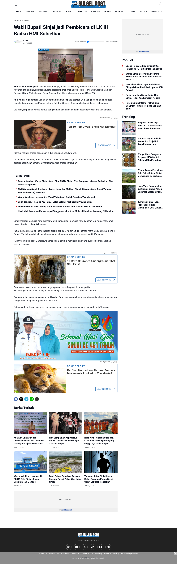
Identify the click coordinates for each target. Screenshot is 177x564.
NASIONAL (30, 11)
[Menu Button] (16, 4)
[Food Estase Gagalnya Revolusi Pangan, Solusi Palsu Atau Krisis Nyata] (65, 462)
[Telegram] (26, 399)
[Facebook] (16, 399)
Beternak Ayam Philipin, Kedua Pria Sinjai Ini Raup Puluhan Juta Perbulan (150, 141)
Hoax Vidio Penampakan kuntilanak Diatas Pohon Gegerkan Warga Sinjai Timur (150, 189)
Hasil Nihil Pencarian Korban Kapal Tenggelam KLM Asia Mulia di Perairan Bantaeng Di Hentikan (66, 211)
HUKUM (69, 11)
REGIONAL (44, 11)
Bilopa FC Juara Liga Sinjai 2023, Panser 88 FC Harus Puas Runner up (144, 67)
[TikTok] (92, 547)
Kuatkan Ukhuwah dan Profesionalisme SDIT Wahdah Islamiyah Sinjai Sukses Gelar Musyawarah (29, 440)
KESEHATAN (81, 11)
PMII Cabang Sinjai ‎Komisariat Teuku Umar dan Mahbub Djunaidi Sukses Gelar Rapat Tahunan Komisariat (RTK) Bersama (65, 191)
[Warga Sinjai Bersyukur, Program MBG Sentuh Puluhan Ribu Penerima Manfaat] (129, 160)
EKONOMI (57, 11)
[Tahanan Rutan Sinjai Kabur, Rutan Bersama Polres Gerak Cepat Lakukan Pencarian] (101, 462)
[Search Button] (160, 4)
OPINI (132, 11)
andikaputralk (67, 510)
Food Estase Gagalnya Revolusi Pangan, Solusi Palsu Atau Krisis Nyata (65, 479)
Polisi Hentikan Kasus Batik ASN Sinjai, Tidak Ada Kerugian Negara (143, 96)
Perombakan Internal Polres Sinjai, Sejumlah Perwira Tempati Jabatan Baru (143, 106)
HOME (18, 11)
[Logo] (88, 535)
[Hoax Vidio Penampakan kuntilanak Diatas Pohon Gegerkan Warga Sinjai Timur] (129, 192)
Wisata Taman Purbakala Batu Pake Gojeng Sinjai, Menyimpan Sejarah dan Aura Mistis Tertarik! (150, 173)
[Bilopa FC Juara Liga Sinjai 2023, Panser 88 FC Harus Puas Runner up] (129, 128)
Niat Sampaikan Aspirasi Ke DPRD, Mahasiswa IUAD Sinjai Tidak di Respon (64, 440)
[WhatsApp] (32, 399)
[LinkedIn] (108, 547)
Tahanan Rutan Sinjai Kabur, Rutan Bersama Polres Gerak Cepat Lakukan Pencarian (60, 206)
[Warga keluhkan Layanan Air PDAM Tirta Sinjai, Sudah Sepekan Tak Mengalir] (30, 462)
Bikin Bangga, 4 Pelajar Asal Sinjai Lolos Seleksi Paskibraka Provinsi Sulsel (55, 202)
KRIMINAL (95, 11)
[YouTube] (77, 547)
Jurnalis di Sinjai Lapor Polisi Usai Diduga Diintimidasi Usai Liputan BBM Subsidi (144, 87)
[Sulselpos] (88, 4)
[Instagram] (69, 547)
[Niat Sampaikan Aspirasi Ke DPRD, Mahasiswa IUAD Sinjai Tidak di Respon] (65, 423)
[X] (21, 399)
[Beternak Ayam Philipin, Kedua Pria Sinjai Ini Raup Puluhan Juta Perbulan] (129, 144)
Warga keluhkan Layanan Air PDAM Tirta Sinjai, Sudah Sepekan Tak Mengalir (57, 197)
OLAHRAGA (120, 11)
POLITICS (143, 11)
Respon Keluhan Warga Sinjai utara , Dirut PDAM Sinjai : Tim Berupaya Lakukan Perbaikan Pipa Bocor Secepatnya (65, 183)
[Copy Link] (37, 399)
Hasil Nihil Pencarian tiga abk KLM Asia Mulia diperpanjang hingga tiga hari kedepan (99, 440)
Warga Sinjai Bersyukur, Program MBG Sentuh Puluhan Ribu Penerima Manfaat (144, 77)
